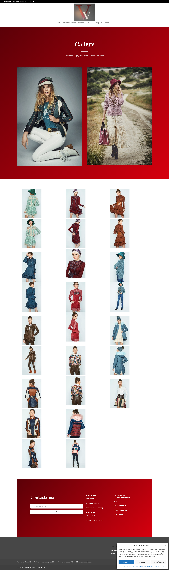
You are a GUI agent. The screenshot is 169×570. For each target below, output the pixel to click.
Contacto (105, 23)
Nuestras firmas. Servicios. (73, 23)
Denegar (142, 562)
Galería (90, 23)
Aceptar (126, 562)
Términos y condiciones (157, 566)
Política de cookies (126, 566)
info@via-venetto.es (94, 520)
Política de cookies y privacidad (141, 566)
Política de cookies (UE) (66, 562)
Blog (97, 23)
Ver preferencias (158, 562)
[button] (165, 545)
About (58, 23)
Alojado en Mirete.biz (24, 562)
